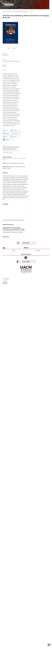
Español (38, 250)
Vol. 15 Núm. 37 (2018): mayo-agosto (20, 11)
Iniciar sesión (26, 243)
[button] (6, 130)
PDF (8, 48)
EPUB (14, 48)
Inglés (13, 250)
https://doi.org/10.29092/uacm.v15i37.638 (14, 163)
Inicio (4, 11)
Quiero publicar (26, 261)
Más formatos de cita (8, 152)
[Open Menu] (1, 1)
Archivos (8, 11)
